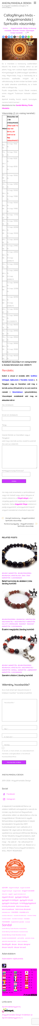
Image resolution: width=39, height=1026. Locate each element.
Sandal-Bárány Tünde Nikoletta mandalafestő (14, 928)
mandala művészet (17, 918)
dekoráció (4, 894)
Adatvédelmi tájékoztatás (12, 958)
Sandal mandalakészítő (9, 938)
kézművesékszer (8, 909)
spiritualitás (20, 938)
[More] (31, 37)
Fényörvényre (22, 498)
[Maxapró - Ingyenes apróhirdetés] (19, 1010)
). (28, 380)
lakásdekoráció (6, 912)
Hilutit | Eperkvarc (10, 624)
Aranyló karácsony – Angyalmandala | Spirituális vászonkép (20, 519)
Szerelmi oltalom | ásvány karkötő (17, 675)
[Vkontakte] (23, 37)
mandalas (27, 918)
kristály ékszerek (8, 906)
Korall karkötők (18, 670)
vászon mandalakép (22, 941)
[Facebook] (3, 37)
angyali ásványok (7, 891)
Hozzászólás (9, 702)
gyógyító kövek (26, 900)
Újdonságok (30, 30)
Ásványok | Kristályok (11, 575)
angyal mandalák (28, 891)
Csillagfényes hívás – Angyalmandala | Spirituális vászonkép (19, 19)
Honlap (7, 745)
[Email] (20, 37)
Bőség (25, 28)
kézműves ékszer (23, 906)
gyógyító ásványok (10, 903)
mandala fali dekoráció (20, 915)
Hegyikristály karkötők (24, 622)
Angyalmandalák (17, 28)
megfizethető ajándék (17, 922)
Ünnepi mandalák (16, 33)
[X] (14, 37)
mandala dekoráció (7, 915)
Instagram (10, 799)
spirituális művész (29, 938)
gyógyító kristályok (10, 900)
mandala (14, 912)
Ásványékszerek (24, 573)
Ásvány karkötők (9, 573)
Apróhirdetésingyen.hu (11, 1007)
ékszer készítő (7, 947)
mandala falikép (31, 915)
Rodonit (22, 624)
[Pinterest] (6, 37)
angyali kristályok (14, 887)
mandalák (6, 922)
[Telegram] (12, 37)
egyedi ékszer (8, 897)
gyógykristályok (22, 897)
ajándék (5, 887)
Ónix (24, 575)
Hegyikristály (8, 622)
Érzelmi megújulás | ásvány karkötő (18, 629)
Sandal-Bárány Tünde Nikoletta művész (14, 935)
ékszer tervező (20, 947)
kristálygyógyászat (28, 903)
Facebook (10, 794)
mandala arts (24, 912)
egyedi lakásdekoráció (20, 894)
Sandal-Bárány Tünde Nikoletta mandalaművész (15, 931)
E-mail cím (8, 737)
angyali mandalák (25, 887)
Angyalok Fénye (21, 504)
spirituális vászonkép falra (9, 941)
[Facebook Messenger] (9, 37)
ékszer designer (24, 944)
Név (6, 729)
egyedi (10, 894)
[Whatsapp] (28, 37)
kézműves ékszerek (23, 909)
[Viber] (26, 37)
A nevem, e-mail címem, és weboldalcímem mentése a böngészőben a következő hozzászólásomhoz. (18, 754)
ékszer (14, 944)
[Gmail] (17, 37)
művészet (27, 922)
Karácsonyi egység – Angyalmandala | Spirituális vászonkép (18, 525)
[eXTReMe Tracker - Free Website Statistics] (4, 967)
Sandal (5, 28)
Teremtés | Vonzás (18, 30)
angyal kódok (17, 891)
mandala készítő (6, 918)
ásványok (6, 944)
